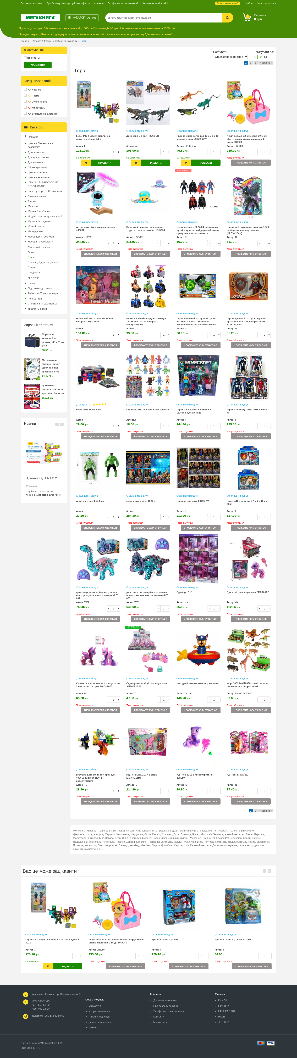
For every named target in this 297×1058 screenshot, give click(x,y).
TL (186, 237)
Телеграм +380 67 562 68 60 (48, 1015)
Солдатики (34, 272)
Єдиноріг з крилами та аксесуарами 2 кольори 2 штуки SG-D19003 (98, 685)
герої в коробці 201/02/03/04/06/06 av (247, 411)
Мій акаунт (95, 1005)
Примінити (38, 65)
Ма (136, 146)
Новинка (36, 89)
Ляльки (32, 201)
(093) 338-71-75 (41, 1001)
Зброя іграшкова (37, 167)
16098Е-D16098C (243, 693)
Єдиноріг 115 (184, 592)
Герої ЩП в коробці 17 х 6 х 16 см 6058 (247, 502)
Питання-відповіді (99, 1016)
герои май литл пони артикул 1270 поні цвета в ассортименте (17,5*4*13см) (248, 230)
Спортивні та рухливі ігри (42, 303)
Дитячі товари (36, 152)
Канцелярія (226, 1011)
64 (265, 56)
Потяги (32, 267)
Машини (33, 206)
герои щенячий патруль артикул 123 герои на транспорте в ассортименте (146, 321)
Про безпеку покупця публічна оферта (68, 3)
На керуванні (35, 231)
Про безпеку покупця (165, 1005)
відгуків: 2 (85, 404)
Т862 (86, 602)
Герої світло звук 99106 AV (193, 501)
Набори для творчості (41, 236)
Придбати (104, 162)
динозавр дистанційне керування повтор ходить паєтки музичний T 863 (147, 595)
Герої (31, 257)
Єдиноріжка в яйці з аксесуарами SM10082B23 (146, 685)
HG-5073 (138, 237)
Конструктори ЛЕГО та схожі (45, 191)
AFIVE (37, 1048)
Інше (221, 1016)
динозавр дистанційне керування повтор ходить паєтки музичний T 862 (97, 595)
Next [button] (62, 424)
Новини (93, 1027)
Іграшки (33, 136)
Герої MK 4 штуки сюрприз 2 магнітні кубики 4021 (93, 137)
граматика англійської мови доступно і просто (53, 389)
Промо (35, 95)
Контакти (99, 3)
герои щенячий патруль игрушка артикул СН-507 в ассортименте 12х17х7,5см (247, 321)
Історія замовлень (99, 1011)
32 (260, 56)
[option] (44, 465)
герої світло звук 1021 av (141, 501)
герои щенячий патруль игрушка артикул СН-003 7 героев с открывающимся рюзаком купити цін (197, 322)
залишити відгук (88, 130)
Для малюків (35, 162)
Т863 (136, 602)
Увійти (249, 3)
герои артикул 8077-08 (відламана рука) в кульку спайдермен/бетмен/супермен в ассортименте (198, 230)
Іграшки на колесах (39, 177)
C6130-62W (190, 146)
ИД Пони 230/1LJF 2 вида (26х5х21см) (141, 776)
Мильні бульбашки (39, 211)
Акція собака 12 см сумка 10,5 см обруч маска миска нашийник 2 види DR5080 (247, 138)
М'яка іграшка (36, 226)
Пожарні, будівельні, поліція (43, 262)
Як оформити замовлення (168, 1011)
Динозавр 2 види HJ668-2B (142, 135)
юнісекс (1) (33, 57)
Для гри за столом (38, 157)
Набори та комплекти (40, 241)
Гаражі (31, 252)
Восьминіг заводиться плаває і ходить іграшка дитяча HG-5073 (145, 228)
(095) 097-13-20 (41, 1008)
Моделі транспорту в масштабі (45, 216)
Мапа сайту (160, 1022)
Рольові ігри (35, 298)
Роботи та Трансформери (43, 293)
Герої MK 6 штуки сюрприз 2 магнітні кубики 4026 (194, 411)
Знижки (223, 1022)
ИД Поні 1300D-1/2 (237, 774)
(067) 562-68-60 (41, 1004)
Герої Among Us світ (88, 409)
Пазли (31, 283)
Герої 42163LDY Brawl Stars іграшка (147, 409)
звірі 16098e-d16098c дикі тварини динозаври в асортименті (247, 685)
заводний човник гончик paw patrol (198, 683)
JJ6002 (87, 237)
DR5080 (239, 146)
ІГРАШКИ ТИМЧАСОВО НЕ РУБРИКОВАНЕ (43, 184)
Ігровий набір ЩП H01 (102, 939)
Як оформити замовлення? (123, 3)
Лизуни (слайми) (37, 196)
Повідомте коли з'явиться (251, 163)
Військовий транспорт (40, 247)
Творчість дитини (38, 308)
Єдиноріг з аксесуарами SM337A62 (248, 592)
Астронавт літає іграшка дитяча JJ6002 (95, 228)
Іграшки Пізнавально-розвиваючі (40, 145)
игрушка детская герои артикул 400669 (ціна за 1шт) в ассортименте (95, 777)
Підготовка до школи (40, 288)
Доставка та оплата (31, 3)
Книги (222, 1000)
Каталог (84, 17)
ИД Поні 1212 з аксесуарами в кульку (195, 776)
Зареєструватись (266, 3)
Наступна (265, 62)
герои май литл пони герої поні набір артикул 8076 (95, 320)
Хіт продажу (38, 107)
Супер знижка (39, 101)
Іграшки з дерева (37, 172)
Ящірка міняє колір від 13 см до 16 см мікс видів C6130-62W (197, 137)
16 (255, 56)
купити (188, 693)
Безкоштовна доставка (44, 113)
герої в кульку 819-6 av (90, 501)
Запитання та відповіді (155, 3)
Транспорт (34, 277)
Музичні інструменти (40, 221)
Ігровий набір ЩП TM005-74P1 (170, 939)
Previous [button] (57, 424)
